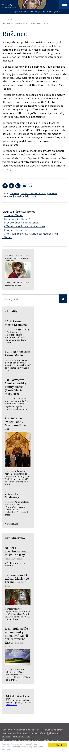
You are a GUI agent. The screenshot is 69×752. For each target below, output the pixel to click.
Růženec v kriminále (15, 230)
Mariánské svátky (21, 736)
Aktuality (11, 311)
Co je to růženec (13, 215)
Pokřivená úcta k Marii (52, 729)
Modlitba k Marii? (21, 733)
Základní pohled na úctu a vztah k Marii (20, 729)
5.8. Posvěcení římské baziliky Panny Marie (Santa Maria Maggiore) (15, 387)
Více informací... (8, 749)
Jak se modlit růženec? (17, 219)
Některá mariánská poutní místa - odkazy (17, 551)
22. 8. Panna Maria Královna (16, 323)
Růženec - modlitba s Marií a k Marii (24, 226)
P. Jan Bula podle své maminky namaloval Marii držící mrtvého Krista (16, 635)
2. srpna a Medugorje (12, 495)
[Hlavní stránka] (4, 23)
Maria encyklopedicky (31, 23)
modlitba (14, 193)
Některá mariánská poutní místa (17, 740)
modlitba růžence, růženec (33, 193)
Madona (7, 733)
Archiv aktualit (11, 523)
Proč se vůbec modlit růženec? (21, 222)
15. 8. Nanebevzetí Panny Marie (17, 353)
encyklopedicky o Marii (25, 196)
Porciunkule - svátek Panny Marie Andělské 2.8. (16, 423)
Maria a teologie (14, 23)
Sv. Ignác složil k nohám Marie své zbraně (17, 578)
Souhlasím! (57, 745)
